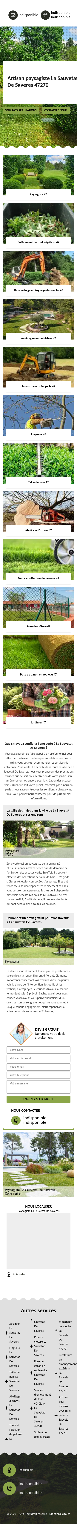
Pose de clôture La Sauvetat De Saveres (40, 1346)
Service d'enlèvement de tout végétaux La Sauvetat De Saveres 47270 (41, 1408)
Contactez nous (55, 110)
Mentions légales (59, 1514)
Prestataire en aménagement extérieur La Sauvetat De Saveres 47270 (65, 1373)
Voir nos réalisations (21, 110)
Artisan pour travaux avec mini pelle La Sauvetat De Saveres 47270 (65, 1415)
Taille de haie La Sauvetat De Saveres (14, 1381)
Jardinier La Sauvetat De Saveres (14, 1332)
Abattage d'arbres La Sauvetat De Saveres (14, 1408)
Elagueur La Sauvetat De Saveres (14, 1357)
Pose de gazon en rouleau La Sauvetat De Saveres (40, 1373)
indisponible (28, 15)
